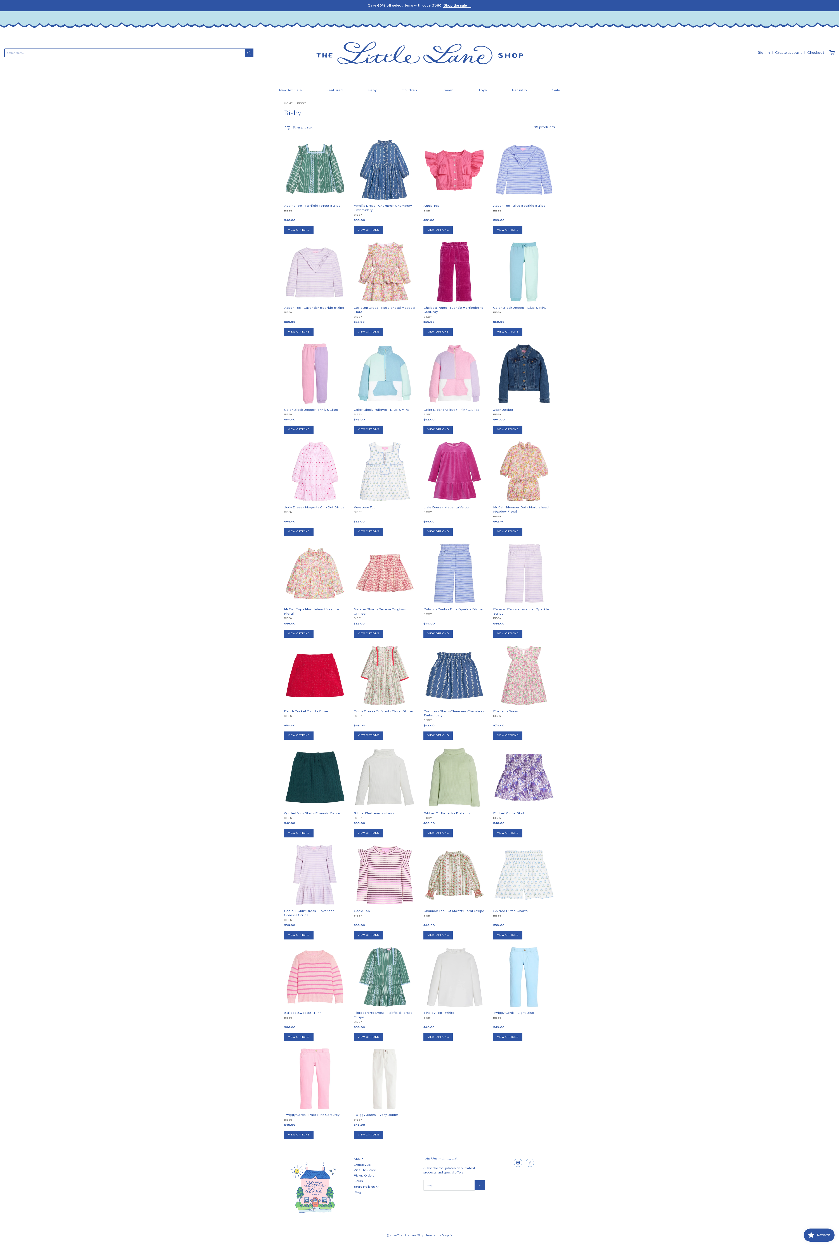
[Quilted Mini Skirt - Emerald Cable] (315, 792)
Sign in (764, 53)
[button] (298, 128)
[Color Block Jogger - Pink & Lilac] (315, 374)
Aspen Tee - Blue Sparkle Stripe (519, 205)
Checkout (815, 53)
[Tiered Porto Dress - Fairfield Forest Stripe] (385, 977)
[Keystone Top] (385, 471)
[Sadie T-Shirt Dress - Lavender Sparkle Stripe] (315, 875)
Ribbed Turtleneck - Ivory (374, 813)
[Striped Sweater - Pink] (315, 977)
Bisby (301, 103)
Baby (372, 90)
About (358, 1159)
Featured (335, 90)
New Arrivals (290, 90)
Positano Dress (505, 711)
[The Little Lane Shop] (419, 53)
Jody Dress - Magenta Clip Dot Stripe (314, 507)
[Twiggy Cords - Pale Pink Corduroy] (315, 1079)
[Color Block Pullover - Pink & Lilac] (454, 374)
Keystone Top (365, 507)
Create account (788, 53)
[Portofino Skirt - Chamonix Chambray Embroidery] (454, 675)
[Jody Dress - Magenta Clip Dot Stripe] (315, 471)
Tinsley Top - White (438, 1012)
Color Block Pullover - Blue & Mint (381, 409)
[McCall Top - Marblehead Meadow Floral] (315, 573)
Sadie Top (362, 911)
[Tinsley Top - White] (454, 977)
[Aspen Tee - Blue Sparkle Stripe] (524, 170)
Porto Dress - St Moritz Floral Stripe (383, 711)
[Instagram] (518, 1163)
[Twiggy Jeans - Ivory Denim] (385, 1079)
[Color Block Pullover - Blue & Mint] (385, 374)
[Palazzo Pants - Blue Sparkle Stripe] (454, 573)
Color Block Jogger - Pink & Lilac (311, 409)
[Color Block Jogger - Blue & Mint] (524, 272)
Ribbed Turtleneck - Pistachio (447, 813)
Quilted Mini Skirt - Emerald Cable (312, 813)
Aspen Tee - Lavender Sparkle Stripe (314, 307)
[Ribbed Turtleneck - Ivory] (385, 777)
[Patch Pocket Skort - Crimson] (315, 675)
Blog (357, 1192)
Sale (556, 90)
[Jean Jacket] (524, 374)
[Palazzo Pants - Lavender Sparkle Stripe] (524, 573)
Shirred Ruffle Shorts (510, 911)
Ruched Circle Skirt (509, 813)
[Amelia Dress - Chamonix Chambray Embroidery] (385, 170)
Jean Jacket (503, 409)
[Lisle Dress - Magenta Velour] (454, 471)
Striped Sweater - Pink (302, 1012)
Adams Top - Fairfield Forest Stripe (312, 205)
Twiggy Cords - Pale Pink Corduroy (312, 1114)
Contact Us (362, 1164)
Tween (448, 90)
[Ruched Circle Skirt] (524, 792)
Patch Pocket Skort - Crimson (308, 711)
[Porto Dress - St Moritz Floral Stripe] (385, 675)
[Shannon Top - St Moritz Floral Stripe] (454, 875)
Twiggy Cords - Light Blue (513, 1012)
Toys (482, 90)
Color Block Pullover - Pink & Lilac (451, 409)
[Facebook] (530, 1163)
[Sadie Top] (385, 890)
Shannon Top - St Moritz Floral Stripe (453, 911)
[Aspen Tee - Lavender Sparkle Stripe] (315, 272)
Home (288, 103)
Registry (519, 90)
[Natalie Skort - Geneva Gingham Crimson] (385, 573)
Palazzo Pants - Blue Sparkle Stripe (453, 609)
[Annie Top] (454, 177)
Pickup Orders (364, 1175)
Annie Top (431, 205)
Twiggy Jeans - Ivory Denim (376, 1114)
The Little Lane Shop (410, 1235)
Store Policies (364, 1186)
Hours (358, 1181)
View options (299, 230)
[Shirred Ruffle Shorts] (524, 875)
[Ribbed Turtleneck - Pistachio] (454, 792)
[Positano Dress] (524, 690)
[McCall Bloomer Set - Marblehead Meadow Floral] (524, 471)
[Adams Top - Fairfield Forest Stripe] (315, 170)
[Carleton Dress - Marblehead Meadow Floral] (385, 272)
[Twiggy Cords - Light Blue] (524, 977)
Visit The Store (365, 1170)
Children (409, 90)
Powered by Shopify (438, 1235)
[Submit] (249, 53)
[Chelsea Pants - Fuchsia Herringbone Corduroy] (454, 272)
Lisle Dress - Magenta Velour (446, 507)
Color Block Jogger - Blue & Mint (519, 307)
